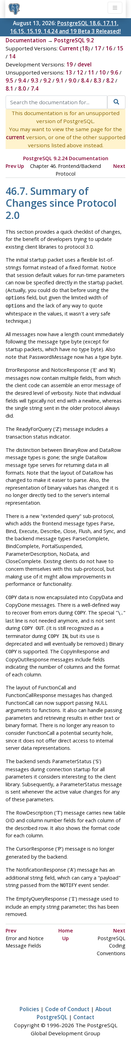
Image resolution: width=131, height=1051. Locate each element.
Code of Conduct (67, 1009)
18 (85, 48)
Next (119, 166)
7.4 (34, 88)
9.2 (47, 80)
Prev (11, 166)
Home (65, 930)
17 (98, 48)
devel (85, 64)
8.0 (22, 88)
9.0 (72, 80)
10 (102, 72)
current (15, 137)
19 (69, 64)
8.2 (110, 80)
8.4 (85, 80)
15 (120, 48)
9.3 (34, 80)
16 (109, 48)
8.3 (97, 80)
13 (69, 72)
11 (91, 72)
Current (69, 48)
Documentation (26, 40)
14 (12, 56)
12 (80, 72)
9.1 (60, 80)
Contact (83, 1017)
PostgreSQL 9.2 (74, 40)
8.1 (9, 88)
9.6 (114, 72)
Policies (29, 1009)
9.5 (9, 80)
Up (20, 166)
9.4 (22, 80)
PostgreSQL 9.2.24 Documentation (65, 158)
